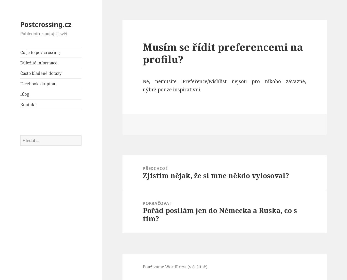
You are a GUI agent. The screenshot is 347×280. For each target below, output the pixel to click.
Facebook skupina (37, 84)
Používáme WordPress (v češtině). (175, 267)
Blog (24, 94)
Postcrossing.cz (46, 24)
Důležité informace (38, 63)
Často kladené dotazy (40, 73)
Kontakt (28, 104)
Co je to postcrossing (40, 52)
